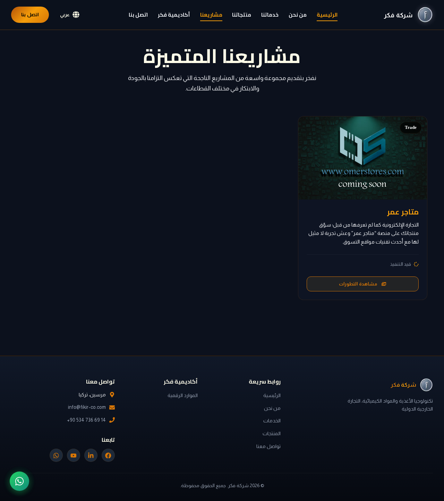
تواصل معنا (268, 446)
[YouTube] (73, 455)
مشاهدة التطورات (358, 284)
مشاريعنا (211, 14)
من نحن (298, 14)
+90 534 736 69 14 (86, 420)
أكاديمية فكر (174, 14)
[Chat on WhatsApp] (19, 480)
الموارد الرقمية (183, 395)
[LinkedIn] (90, 455)
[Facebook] (108, 455)
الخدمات (272, 420)
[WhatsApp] (56, 455)
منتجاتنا (241, 14)
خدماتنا (270, 14)
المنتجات (272, 433)
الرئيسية (327, 14)
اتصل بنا (138, 14)
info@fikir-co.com (87, 407)
